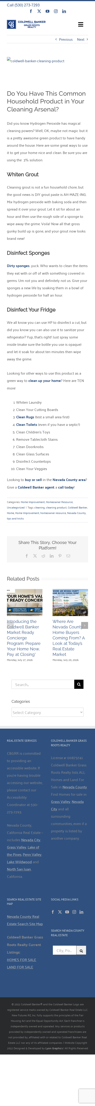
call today (66, 487)
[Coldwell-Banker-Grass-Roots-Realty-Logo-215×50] (26, 22)
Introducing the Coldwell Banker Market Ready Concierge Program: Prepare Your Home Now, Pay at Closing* (24, 638)
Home (10, 512)
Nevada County (76, 512)
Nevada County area (69, 479)
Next (80, 39)
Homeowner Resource (59, 501)
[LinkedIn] (81, 912)
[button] (10, 625)
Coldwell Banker (77, 507)
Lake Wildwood (19, 861)
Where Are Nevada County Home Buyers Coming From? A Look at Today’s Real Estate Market (69, 638)
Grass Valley (16, 847)
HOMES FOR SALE (21, 959)
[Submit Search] (81, 950)
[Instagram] (74, 912)
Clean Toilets (26, 424)
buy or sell (33, 479)
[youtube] (47, 11)
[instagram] (56, 11)
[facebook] (31, 11)
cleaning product (56, 507)
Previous (66, 39)
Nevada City (30, 839)
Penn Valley (32, 854)
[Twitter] (60, 912)
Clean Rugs (25, 417)
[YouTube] (67, 912)
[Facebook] (53, 912)
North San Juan (19, 869)
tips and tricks (15, 518)
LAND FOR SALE (20, 967)
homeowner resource (53, 512)
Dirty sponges (18, 265)
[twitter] (39, 11)
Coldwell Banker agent (36, 487)
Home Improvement (33, 501)
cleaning (39, 507)
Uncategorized (16, 507)
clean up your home (44, 380)
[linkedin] (64, 11)
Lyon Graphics (54, 1048)
